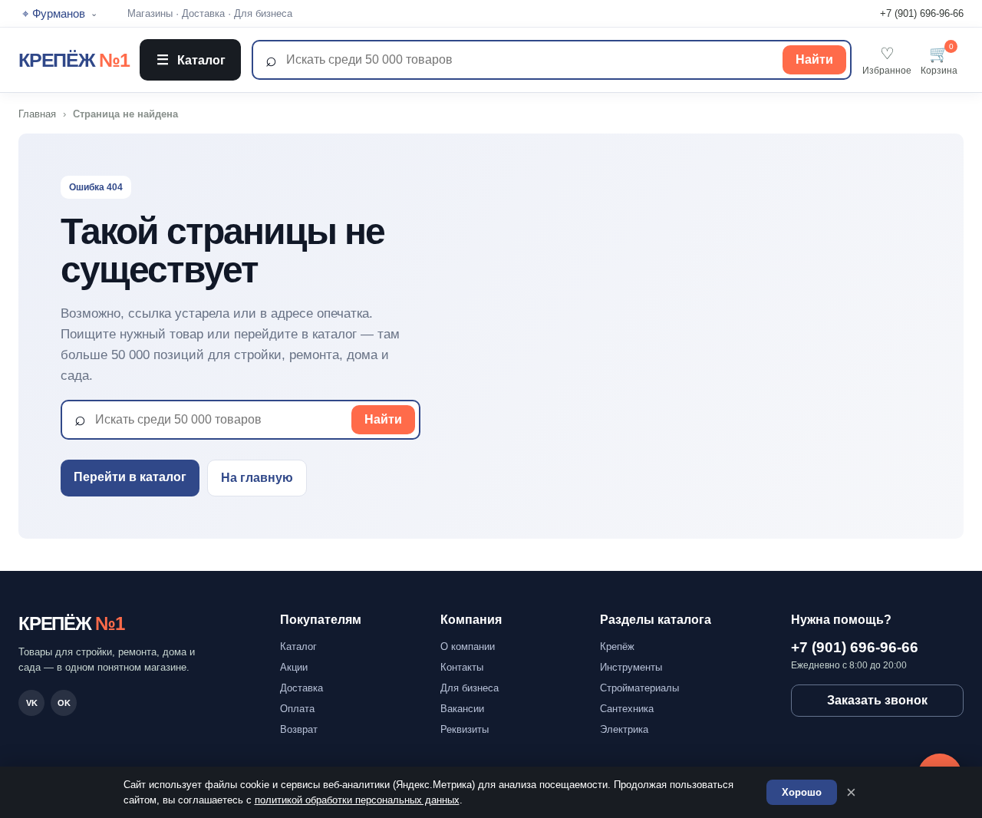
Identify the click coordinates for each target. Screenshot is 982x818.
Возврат (299, 729)
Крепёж (617, 646)
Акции (294, 667)
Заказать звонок (877, 700)
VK (32, 703)
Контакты (461, 667)
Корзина (939, 60)
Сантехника (627, 708)
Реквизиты (464, 729)
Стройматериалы (639, 688)
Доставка (203, 13)
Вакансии (462, 708)
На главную (257, 477)
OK (64, 703)
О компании (467, 646)
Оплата (297, 708)
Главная (37, 114)
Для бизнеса (263, 13)
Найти (814, 59)
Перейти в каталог (130, 476)
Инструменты (631, 667)
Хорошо (802, 792)
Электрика (624, 729)
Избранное (886, 60)
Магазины (150, 13)
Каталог (191, 60)
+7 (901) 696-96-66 (922, 13)
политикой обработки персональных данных (357, 800)
